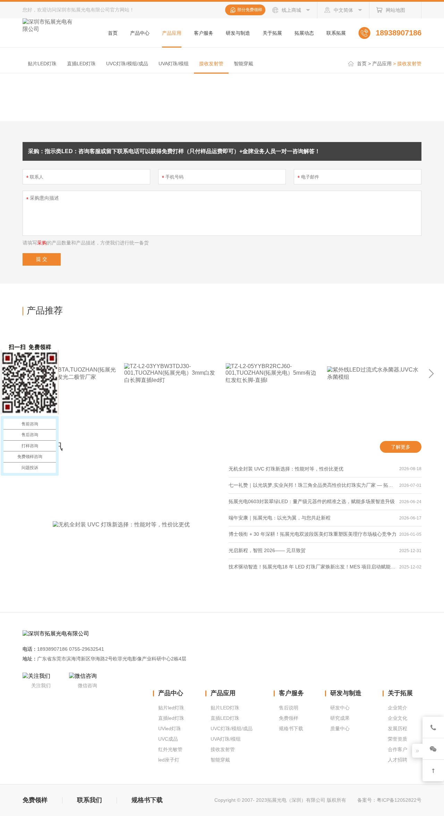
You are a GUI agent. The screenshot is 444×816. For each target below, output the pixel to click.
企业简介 (397, 707)
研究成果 (340, 718)
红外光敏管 (170, 749)
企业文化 (397, 718)
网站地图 (395, 10)
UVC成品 (168, 739)
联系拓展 (336, 33)
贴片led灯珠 (171, 707)
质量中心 (340, 728)
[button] (431, 373)
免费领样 (288, 718)
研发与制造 (238, 33)
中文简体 (343, 10)
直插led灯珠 (171, 718)
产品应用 (171, 33)
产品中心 (140, 33)
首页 (113, 33)
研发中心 (340, 707)
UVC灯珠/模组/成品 (127, 63)
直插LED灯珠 (81, 63)
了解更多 (400, 447)
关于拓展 (272, 33)
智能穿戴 (243, 63)
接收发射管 (211, 63)
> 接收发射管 (407, 63)
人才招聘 (397, 760)
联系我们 (90, 800)
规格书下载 (291, 728)
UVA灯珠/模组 (174, 63)
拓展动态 (304, 33)
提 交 (41, 259)
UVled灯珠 (169, 728)
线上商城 (291, 10)
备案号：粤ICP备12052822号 (389, 800)
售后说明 (288, 707)
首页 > (364, 63)
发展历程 (397, 728)
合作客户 (397, 749)
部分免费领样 (249, 9)
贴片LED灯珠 (42, 63)
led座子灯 (168, 760)
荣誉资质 (397, 739)
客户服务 (203, 33)
